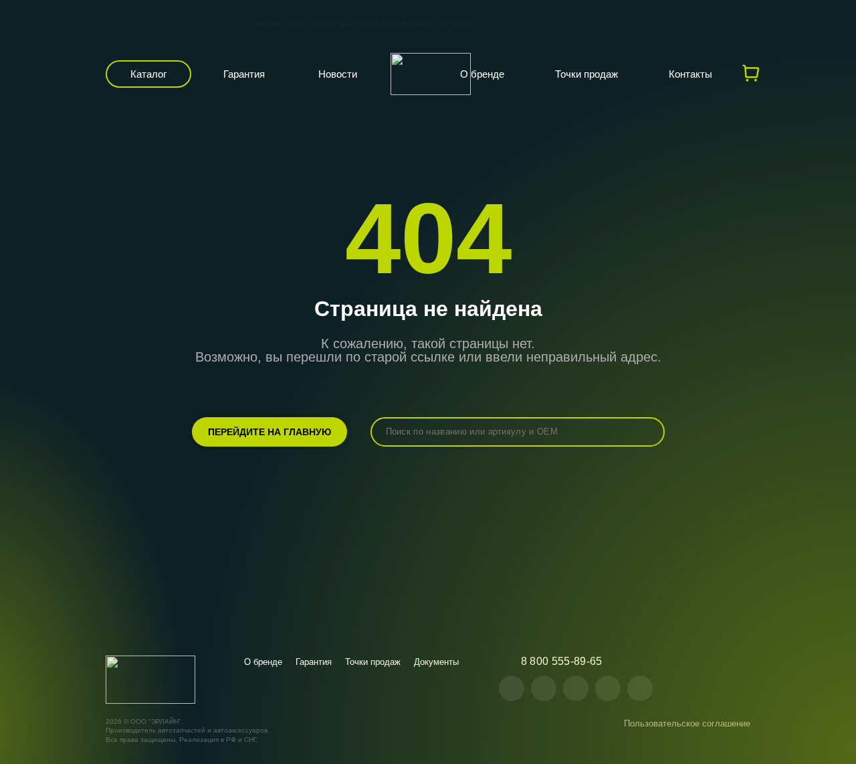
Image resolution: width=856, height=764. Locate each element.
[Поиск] (645, 432)
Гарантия (244, 74)
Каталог (148, 74)
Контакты (690, 74)
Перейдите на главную (269, 432)
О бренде (482, 74)
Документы (436, 662)
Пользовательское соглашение (687, 723)
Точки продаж (586, 74)
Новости (337, 74)
